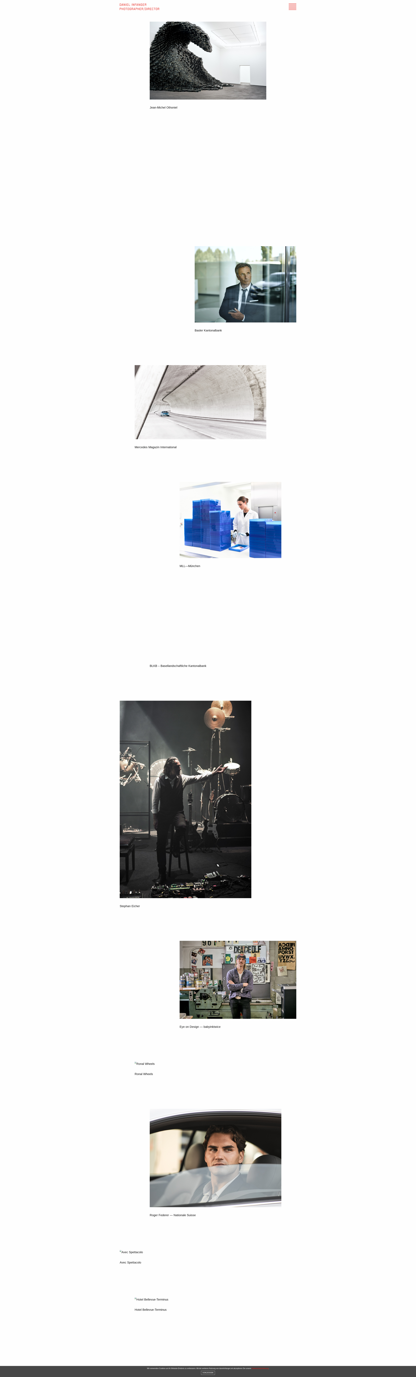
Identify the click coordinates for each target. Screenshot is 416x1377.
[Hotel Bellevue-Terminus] (151, 1299)
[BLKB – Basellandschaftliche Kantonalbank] (200, 629)
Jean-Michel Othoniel (163, 107)
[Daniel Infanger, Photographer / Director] (139, 7)
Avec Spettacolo (130, 1262)
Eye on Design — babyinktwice (200, 1026)
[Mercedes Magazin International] (200, 402)
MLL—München (190, 566)
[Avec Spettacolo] (131, 1252)
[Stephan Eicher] (185, 799)
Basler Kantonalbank (208, 330)
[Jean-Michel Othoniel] (208, 60)
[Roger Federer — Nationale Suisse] (215, 1157)
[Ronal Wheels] (145, 1063)
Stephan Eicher (130, 906)
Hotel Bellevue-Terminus (151, 1309)
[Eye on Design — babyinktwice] (238, 979)
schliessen (208, 1373)
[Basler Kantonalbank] (245, 284)
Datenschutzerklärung (260, 1368)
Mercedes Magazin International (156, 447)
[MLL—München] (230, 519)
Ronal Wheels (144, 1074)
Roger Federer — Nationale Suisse (173, 1215)
